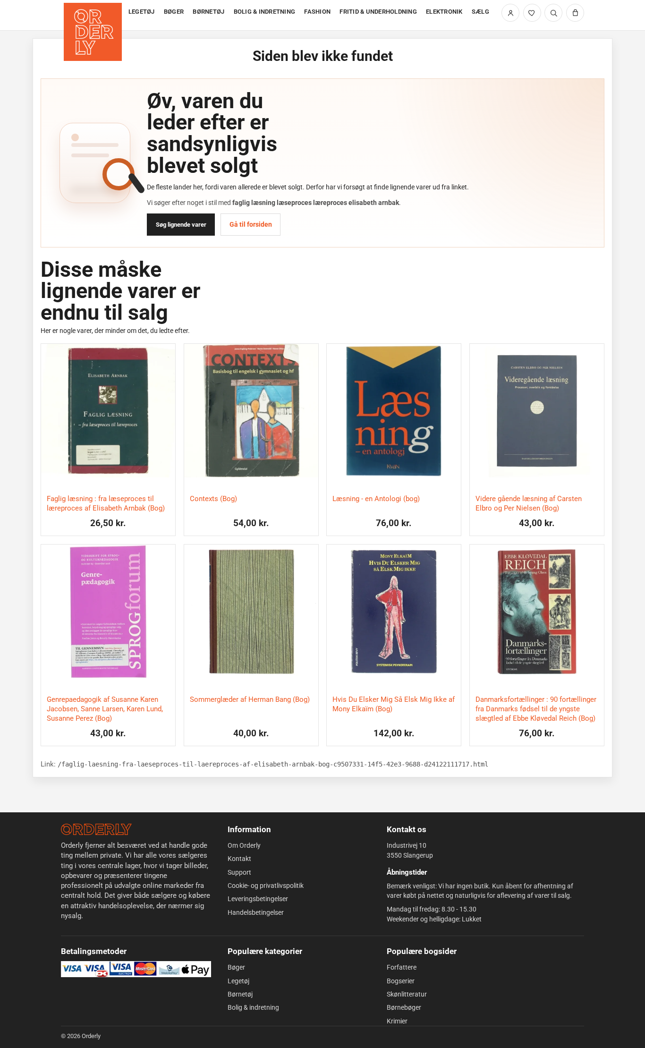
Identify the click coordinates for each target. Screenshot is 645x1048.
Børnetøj (240, 994)
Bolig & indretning (253, 1007)
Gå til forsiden (250, 224)
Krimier (397, 1021)
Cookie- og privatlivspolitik (266, 885)
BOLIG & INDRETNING (265, 11)
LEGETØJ (141, 11)
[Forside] (94, 15)
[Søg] (553, 13)
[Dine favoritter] (532, 13)
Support (239, 872)
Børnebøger (404, 1007)
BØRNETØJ (208, 11)
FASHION (317, 11)
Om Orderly (244, 845)
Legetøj (238, 981)
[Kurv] (575, 13)
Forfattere (401, 967)
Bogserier (401, 981)
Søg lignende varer (181, 224)
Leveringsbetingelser (258, 899)
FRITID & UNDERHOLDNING (378, 11)
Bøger (236, 967)
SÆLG (480, 11)
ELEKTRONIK (444, 11)
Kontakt (239, 858)
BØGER (174, 11)
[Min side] (510, 13)
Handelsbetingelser (256, 912)
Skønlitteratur (407, 994)
